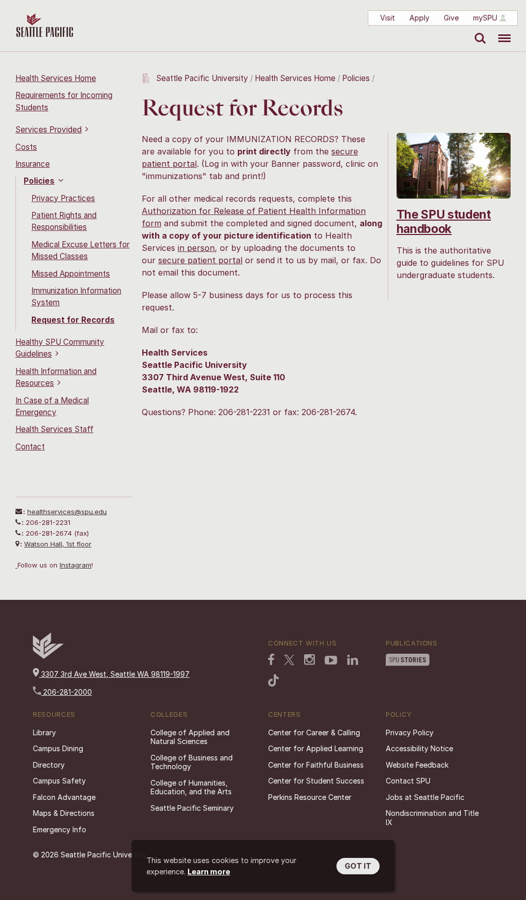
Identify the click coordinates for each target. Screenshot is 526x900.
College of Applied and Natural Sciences (190, 737)
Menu (500, 31)
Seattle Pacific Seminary (192, 808)
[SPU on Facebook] (271, 660)
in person (196, 248)
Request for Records (73, 320)
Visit (387, 17)
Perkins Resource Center (309, 797)
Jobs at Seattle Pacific (425, 797)
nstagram (76, 565)
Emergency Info (59, 829)
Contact (30, 447)
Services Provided (48, 129)
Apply (419, 17)
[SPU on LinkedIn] (353, 661)
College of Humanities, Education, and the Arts (191, 787)
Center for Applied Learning (315, 748)
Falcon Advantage (64, 797)
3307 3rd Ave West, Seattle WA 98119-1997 (114, 674)
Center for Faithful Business (316, 764)
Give (451, 17)
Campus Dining (58, 748)
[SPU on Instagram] (309, 660)
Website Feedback (417, 764)
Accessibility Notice (419, 748)
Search (478, 31)
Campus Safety (59, 780)
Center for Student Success (316, 780)
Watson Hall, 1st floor (57, 544)
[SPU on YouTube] (331, 661)
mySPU (485, 17)
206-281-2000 (66, 692)
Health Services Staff (54, 429)
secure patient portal (200, 260)
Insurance (32, 164)
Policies (39, 181)
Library (44, 732)
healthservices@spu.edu (67, 511)
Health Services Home (55, 78)
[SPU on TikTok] (273, 681)
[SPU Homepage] (48, 656)
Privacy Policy (410, 732)
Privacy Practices (63, 198)
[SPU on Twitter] (289, 661)
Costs (26, 147)
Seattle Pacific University (202, 78)
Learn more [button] (208, 871)
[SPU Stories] (407, 661)
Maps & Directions (64, 813)
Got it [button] (358, 866)
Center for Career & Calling (314, 732)
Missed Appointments (70, 274)
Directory (49, 764)
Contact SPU (408, 780)
